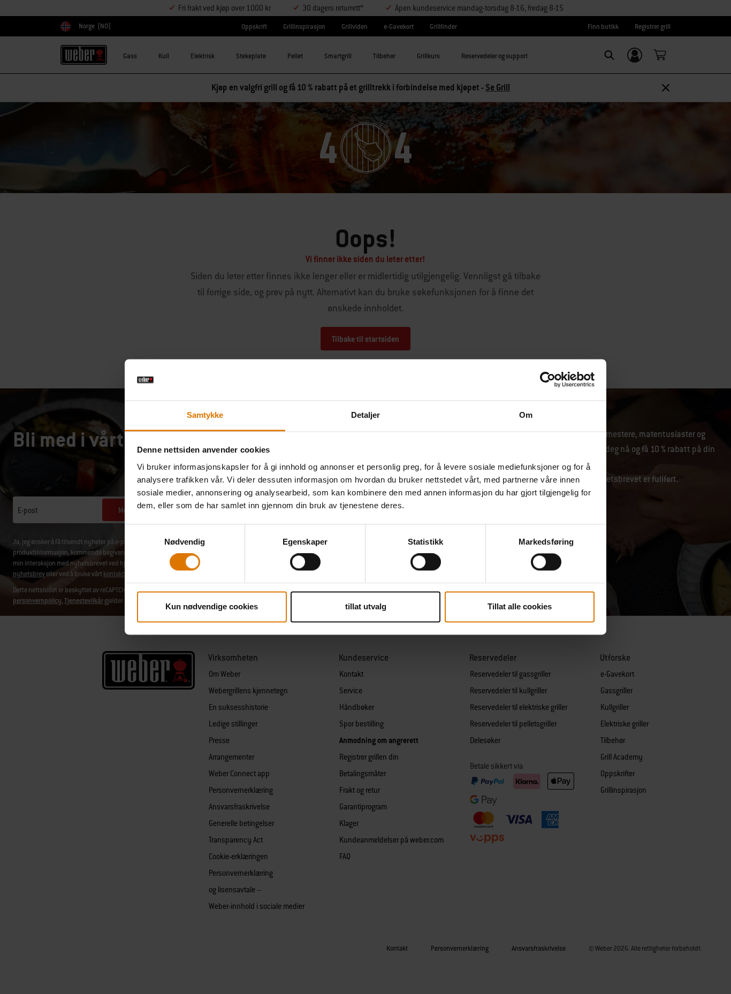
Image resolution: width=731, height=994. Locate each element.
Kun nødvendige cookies (211, 606)
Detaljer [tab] (365, 414)
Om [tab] (525, 414)
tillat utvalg (365, 606)
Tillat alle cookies (520, 606)
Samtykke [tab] (205, 414)
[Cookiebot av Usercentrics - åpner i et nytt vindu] (548, 380)
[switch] (305, 562)
